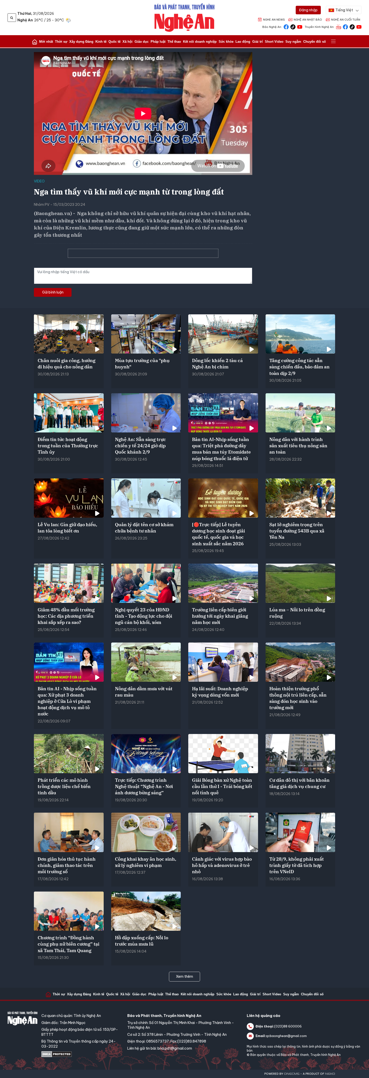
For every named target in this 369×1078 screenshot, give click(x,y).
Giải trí (257, 41)
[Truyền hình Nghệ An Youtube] (358, 26)
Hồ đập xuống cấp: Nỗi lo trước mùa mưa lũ (141, 941)
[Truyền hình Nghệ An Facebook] (345, 26)
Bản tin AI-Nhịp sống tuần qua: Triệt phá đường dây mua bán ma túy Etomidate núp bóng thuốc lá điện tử (221, 448)
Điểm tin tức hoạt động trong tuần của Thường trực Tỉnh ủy (68, 445)
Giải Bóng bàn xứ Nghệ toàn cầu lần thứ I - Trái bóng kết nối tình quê (222, 786)
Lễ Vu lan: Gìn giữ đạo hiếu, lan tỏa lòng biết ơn (67, 528)
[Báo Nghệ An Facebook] (286, 26)
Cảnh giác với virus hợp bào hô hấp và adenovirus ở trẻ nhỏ (222, 865)
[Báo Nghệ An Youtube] (299, 26)
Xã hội (127, 41)
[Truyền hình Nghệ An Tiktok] (352, 26)
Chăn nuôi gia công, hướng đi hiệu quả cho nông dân (66, 364)
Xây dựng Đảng (81, 41)
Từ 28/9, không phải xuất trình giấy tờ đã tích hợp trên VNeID (296, 865)
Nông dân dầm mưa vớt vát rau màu (143, 692)
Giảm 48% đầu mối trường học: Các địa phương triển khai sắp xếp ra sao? (66, 616)
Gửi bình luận (53, 292)
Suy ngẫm (293, 41)
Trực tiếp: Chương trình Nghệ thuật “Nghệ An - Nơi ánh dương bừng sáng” (144, 786)
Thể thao (174, 41)
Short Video (274, 41)
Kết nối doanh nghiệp (200, 41)
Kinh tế (100, 41)
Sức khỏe (226, 41)
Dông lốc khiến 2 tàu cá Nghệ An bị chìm (217, 364)
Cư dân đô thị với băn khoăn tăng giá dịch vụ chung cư (299, 783)
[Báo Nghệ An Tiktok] (292, 26)
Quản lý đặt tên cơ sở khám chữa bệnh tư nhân (144, 528)
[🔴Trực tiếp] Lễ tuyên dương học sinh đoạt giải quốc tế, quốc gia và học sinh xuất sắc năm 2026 (218, 534)
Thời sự (61, 41)
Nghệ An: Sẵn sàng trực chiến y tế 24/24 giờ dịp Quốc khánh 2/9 (140, 445)
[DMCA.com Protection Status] (81, 1054)
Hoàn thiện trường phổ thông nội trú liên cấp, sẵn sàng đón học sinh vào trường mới (298, 698)
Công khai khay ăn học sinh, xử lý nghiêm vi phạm (145, 862)
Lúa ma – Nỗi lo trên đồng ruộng (297, 613)
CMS (291, 1073)
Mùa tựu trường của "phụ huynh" (142, 364)
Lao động (242, 41)
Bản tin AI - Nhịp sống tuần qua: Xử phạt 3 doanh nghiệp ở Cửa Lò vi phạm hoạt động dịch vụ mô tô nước (67, 701)
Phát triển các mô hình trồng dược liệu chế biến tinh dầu (64, 786)
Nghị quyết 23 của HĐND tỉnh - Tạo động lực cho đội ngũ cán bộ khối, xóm (143, 616)
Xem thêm (184, 976)
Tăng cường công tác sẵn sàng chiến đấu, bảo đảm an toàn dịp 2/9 (299, 367)
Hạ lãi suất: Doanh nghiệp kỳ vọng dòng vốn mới (220, 692)
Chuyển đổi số (314, 41)
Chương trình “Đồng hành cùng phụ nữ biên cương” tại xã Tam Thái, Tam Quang (68, 944)
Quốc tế (114, 41)
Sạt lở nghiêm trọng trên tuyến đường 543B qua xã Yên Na (296, 531)
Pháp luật (158, 41)
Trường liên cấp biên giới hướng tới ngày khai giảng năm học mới (220, 616)
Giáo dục (142, 41)
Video (39, 181)
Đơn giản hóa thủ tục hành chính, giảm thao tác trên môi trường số (67, 865)
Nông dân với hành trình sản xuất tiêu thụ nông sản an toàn (298, 445)
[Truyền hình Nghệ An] (338, 26)
